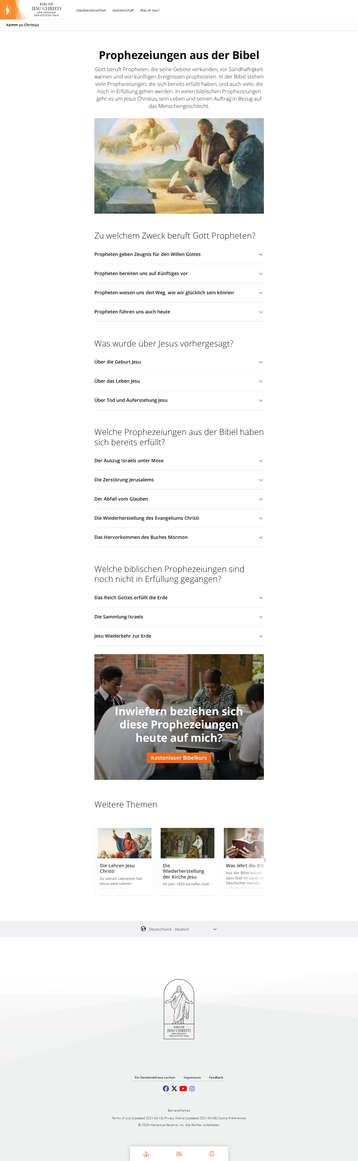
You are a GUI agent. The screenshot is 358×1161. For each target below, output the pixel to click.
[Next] (257, 860)
